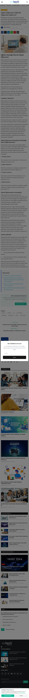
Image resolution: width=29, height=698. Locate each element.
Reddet (21, 695)
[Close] (26, 342)
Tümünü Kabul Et (8, 695)
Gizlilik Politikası (22, 692)
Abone (14, 357)
